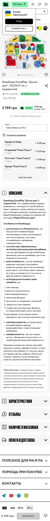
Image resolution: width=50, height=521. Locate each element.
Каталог (18, 4)
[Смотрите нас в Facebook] (19, 495)
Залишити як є (19, 28)
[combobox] (25, 127)
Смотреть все (25, 178)
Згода (19, 21)
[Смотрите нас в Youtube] (11, 495)
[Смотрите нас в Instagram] (26, 495)
